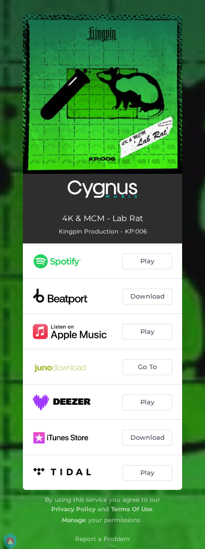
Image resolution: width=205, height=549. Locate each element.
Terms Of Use (132, 509)
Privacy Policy (73, 509)
